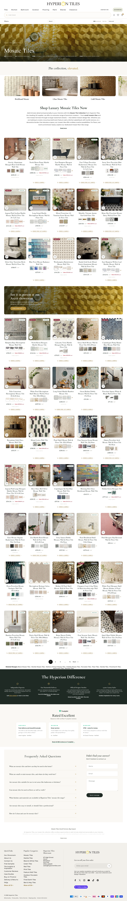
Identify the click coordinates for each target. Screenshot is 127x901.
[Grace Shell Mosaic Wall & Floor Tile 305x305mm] (81, 349)
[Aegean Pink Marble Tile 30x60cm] (21, 221)
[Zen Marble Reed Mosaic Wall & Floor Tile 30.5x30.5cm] (46, 546)
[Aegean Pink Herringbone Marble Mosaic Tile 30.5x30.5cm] (8, 221)
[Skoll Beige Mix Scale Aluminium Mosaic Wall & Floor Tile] (90, 270)
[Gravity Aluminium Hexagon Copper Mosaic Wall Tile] (9, 171)
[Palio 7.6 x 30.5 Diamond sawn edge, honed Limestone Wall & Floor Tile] (21, 400)
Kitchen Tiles (69, 668)
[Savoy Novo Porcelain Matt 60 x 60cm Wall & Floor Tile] (112, 171)
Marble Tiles (104, 667)
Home (6, 42)
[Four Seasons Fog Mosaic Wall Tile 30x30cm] (84, 446)
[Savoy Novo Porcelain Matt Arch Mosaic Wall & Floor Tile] (116, 171)
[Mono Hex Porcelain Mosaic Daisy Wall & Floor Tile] (112, 219)
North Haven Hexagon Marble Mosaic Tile (39, 343)
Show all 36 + (28, 885)
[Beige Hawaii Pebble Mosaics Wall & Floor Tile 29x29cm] (61, 546)
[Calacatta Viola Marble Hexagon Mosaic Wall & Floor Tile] (66, 351)
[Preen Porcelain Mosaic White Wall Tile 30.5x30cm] (22, 594)
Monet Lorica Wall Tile (39, 440)
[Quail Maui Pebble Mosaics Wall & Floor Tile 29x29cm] (70, 546)
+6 (96, 446)
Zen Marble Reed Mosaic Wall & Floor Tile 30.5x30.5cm (39, 539)
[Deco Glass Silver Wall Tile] (39, 495)
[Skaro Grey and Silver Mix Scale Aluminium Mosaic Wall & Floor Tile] (81, 270)
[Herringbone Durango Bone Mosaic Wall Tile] (45, 592)
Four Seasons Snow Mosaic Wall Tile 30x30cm (87, 636)
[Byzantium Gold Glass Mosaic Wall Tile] (21, 446)
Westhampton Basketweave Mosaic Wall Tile (63, 263)
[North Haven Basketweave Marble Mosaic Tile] (41, 168)
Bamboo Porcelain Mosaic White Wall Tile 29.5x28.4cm (15, 637)
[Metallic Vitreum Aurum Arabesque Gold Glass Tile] (93, 219)
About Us (7, 858)
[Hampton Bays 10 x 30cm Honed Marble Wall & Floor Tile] (16, 349)
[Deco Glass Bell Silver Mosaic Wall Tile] (35, 495)
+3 (48, 268)
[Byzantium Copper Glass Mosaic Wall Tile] (12, 446)
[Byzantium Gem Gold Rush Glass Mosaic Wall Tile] (16, 446)
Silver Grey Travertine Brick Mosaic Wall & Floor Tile (15, 263)
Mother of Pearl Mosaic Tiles (55, 667)
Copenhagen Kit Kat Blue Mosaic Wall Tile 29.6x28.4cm (63, 491)
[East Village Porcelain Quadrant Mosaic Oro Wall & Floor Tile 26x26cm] (92, 173)
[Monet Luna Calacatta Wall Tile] (39, 444)
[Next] (117, 89)
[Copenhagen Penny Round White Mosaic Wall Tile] (118, 349)
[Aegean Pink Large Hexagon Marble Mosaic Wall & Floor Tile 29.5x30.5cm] (12, 221)
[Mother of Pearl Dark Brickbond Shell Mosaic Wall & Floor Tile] (90, 349)
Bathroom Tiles (58, 668)
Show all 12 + (8, 885)
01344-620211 (47, 864)
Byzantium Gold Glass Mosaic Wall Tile (15, 441)
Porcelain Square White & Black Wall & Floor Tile (111, 392)
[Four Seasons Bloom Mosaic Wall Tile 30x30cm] (80, 446)
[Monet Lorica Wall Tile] (35, 444)
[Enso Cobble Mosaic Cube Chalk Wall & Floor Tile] (8, 546)
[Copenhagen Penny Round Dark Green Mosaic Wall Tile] (110, 349)
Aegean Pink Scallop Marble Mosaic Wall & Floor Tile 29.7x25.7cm (15, 215)
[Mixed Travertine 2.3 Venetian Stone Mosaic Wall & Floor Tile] (61, 221)
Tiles (10, 42)
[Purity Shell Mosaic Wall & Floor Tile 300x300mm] (36, 400)
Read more (63, 128)
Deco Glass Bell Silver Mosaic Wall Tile (39, 490)
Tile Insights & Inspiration (9, 867)
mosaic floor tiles (78, 125)
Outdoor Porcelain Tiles (31, 876)
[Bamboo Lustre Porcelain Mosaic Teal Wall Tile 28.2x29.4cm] (21, 644)
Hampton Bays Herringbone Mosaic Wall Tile (15, 343)
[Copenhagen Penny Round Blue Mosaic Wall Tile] (105, 349)
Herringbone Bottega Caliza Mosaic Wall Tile (39, 587)
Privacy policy (15, 898)
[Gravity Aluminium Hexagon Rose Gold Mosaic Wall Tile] (22, 171)
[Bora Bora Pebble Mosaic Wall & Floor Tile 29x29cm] (57, 546)
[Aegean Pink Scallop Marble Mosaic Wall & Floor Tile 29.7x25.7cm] (16, 221)
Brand (51, 21)
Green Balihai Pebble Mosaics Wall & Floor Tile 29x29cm (87, 393)
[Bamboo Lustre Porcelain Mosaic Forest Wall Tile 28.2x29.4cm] (16, 644)
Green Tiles (28, 864)
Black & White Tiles (31, 861)
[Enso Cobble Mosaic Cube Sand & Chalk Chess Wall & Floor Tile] (21, 546)
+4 (48, 221)
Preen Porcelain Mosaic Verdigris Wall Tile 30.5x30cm (15, 588)
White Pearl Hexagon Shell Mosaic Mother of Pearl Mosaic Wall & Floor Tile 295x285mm (112, 589)
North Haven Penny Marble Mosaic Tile (39, 163)
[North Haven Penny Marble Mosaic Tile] (37, 168)
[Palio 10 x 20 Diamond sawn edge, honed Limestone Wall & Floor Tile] (8, 400)
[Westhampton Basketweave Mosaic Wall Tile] (56, 268)
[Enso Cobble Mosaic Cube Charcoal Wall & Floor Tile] (12, 546)
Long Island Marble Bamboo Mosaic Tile (63, 392)
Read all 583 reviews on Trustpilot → (63, 742)
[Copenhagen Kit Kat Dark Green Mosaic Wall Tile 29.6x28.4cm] (63, 497)
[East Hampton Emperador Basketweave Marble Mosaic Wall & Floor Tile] (69, 171)
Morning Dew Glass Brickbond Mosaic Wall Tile (87, 490)
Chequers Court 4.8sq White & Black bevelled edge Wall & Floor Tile (87, 588)
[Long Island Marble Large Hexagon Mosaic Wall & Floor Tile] (45, 221)
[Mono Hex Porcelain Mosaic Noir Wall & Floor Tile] (116, 219)
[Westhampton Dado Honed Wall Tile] (60, 268)
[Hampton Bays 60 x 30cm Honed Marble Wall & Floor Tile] (8, 349)
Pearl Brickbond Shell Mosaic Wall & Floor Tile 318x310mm (87, 539)
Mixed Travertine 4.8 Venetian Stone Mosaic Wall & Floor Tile (63, 215)
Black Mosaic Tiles (24, 667)
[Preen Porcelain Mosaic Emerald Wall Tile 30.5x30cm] (13, 594)
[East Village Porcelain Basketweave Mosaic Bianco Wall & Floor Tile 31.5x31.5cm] (83, 173)
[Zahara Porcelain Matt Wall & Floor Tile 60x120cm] (116, 448)
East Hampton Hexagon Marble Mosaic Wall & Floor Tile (63, 164)
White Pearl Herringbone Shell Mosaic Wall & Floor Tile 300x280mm (39, 393)
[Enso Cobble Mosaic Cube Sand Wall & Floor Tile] (16, 546)
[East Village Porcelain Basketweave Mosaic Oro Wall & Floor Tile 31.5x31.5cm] (88, 173)
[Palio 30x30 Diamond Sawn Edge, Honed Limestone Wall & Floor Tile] (12, 400)
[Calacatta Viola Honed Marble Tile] (61, 351)
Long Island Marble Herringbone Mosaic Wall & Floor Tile (39, 215)
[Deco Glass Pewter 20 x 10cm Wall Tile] (44, 495)
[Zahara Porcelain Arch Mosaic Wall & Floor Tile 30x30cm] (107, 448)
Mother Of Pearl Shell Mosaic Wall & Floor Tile (63, 587)
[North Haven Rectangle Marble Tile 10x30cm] (46, 168)
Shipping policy (32, 898)
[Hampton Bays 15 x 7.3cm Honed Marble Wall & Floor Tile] (12, 349)
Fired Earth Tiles (115, 667)
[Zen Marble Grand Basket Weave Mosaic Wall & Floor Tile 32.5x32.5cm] (33, 546)
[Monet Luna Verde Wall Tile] (44, 444)
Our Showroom (10, 855)
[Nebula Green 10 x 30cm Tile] (110, 493)
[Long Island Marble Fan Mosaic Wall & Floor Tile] (36, 221)
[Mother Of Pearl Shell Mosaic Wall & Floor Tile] (85, 349)
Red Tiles (27, 866)
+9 (72, 170)
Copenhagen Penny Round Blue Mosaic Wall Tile (111, 343)
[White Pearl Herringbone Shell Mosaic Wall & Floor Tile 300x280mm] (45, 400)
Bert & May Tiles (30, 882)
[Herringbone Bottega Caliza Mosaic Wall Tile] (32, 592)
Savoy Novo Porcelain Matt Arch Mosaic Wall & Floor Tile (112, 164)
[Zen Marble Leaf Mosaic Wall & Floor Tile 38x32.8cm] (41, 546)
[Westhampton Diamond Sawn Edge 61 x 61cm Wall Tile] (69, 268)
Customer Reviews (11, 871)
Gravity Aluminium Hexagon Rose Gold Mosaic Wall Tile (15, 164)
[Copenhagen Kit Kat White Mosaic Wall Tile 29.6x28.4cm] (68, 497)
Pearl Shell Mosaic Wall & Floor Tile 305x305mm (63, 441)
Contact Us (8, 861)
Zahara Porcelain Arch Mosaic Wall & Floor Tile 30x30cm (111, 442)
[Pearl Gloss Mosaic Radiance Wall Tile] (45, 268)
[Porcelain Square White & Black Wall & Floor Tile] (116, 397)
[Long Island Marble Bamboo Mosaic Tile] (32, 221)
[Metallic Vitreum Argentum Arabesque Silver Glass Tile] (89, 219)
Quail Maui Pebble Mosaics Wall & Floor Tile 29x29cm (112, 636)
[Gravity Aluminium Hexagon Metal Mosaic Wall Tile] (17, 171)
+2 (96, 219)
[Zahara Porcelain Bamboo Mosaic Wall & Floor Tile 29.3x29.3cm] (112, 448)
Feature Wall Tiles (30, 872)
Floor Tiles (95, 667)
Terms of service (23, 898)
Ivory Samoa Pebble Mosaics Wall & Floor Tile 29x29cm (63, 539)
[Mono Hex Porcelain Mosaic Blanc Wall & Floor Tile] (107, 219)
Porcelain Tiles (86, 667)
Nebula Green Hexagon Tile (112, 489)
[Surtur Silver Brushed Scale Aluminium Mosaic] (94, 270)
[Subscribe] (109, 866)
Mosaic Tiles (28, 855)
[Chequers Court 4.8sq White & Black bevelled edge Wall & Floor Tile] (80, 594)
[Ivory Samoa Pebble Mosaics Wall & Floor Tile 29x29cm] (66, 546)
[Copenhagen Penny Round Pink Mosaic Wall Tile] (114, 349)
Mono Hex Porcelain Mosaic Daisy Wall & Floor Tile (112, 214)
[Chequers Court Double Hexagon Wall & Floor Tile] (93, 594)
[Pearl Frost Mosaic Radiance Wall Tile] (40, 268)
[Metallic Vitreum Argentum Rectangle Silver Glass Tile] (80, 219)
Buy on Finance (10, 877)
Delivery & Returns (11, 880)
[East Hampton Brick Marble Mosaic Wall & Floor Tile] (65, 171)
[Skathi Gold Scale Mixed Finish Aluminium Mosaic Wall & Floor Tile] (85, 270)
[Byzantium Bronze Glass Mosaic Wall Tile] (8, 446)
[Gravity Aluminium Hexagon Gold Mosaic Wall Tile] (13, 171)
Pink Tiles (27, 869)
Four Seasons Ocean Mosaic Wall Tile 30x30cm (88, 441)
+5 (72, 268)
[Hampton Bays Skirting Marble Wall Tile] (21, 349)
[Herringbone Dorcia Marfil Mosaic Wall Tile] (41, 592)
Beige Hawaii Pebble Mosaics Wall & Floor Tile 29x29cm (63, 637)
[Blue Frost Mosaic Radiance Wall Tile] (32, 268)
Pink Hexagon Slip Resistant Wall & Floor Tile (112, 538)
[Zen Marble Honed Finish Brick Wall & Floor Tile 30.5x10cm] (37, 546)
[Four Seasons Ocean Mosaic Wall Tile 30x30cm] (89, 446)
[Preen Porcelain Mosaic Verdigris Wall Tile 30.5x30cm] (17, 594)
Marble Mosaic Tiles (38, 667)
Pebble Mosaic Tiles (73, 667)
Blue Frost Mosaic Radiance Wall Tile (39, 263)
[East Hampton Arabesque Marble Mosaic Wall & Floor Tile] (56, 171)
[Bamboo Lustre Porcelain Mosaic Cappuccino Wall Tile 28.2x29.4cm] (12, 644)
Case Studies (9, 874)
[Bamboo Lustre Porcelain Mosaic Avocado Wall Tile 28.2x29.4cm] (8, 644)
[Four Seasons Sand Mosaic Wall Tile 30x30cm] (93, 446)
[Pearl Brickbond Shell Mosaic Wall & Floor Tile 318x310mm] (32, 400)
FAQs (6, 882)
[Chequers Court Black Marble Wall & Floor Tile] (84, 594)
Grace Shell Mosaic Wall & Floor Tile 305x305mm (88, 343)
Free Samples (9, 864)
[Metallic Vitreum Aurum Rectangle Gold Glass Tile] (84, 219)
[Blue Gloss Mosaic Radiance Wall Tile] (36, 268)
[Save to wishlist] (6, 157)
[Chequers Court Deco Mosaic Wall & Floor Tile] (89, 594)
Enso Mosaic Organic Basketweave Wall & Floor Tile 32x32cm (15, 539)
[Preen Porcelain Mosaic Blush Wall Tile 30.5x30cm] (9, 594)
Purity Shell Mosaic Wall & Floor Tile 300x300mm (39, 636)
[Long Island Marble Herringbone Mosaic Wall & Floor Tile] (40, 221)
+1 (23, 221)
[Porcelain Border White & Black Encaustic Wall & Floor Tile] (112, 397)
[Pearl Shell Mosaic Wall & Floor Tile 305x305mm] (41, 400)
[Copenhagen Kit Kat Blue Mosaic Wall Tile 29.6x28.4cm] (59, 497)
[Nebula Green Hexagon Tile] (114, 493)
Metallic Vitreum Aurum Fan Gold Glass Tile (88, 214)
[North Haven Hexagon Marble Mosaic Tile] (33, 168)
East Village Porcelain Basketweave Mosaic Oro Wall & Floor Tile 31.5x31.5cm (88, 165)
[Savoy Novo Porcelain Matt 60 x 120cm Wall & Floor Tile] (107, 171)
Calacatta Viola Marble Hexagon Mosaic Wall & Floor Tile (63, 344)
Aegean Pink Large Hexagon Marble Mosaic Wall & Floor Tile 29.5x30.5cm (15, 491)
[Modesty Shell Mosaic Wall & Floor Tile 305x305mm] (94, 349)
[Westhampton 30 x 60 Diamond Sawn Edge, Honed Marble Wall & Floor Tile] (65, 268)
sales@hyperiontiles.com (52, 865)
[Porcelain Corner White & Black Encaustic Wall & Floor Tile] (107, 397)
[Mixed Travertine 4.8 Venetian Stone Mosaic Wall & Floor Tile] (66, 221)
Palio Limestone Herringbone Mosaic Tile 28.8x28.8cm (15, 393)
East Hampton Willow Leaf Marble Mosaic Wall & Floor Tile (112, 264)
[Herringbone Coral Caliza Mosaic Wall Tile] (36, 592)
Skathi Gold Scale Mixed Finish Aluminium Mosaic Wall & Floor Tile (87, 264)
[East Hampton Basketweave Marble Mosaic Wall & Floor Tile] (60, 171)
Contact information (42, 898)
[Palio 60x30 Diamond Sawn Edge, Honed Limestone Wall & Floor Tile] (16, 400)
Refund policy (7, 898)
